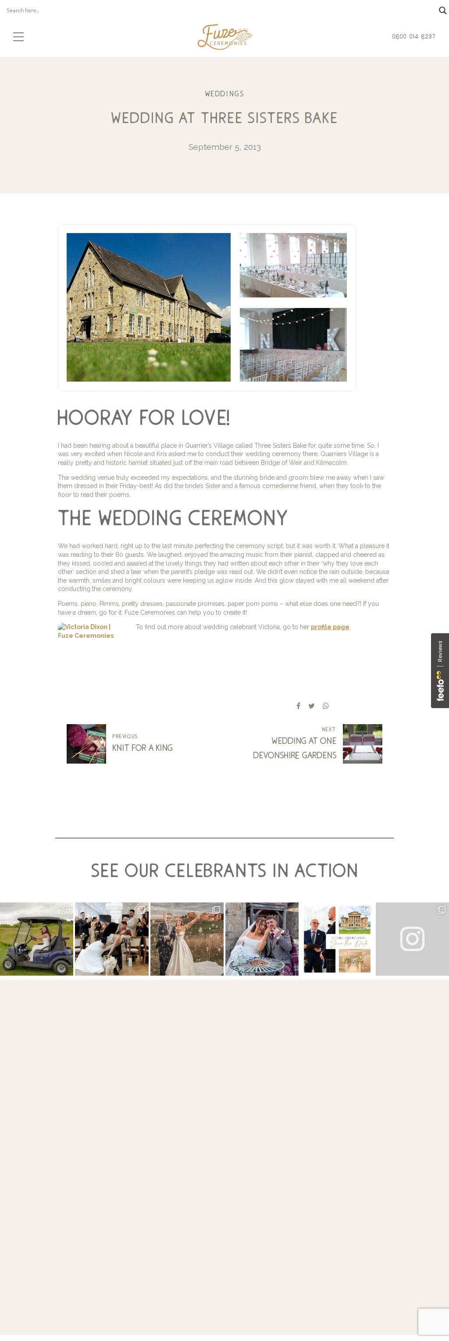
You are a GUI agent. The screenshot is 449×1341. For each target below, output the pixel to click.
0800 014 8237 (41, 1215)
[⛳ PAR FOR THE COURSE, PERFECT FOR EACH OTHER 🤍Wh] (36, 939)
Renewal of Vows (333, 1168)
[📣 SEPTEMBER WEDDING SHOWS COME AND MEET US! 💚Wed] (337, 939)
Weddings (224, 94)
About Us (394, 1149)
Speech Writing (330, 1129)
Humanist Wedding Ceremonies (325, 1207)
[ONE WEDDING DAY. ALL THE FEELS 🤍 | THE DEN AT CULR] (262, 939)
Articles (391, 1188)
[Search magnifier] (443, 10)
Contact (392, 1178)
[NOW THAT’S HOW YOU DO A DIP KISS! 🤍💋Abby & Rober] (111, 939)
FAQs (389, 1159)
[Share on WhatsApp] (326, 705)
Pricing (391, 1168)
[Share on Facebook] (298, 705)
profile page (330, 626)
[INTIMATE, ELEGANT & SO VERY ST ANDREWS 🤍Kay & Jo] (187, 939)
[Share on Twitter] (311, 705)
